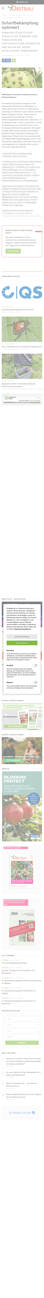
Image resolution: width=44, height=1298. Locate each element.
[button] (22, 636)
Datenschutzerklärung (23, 629)
